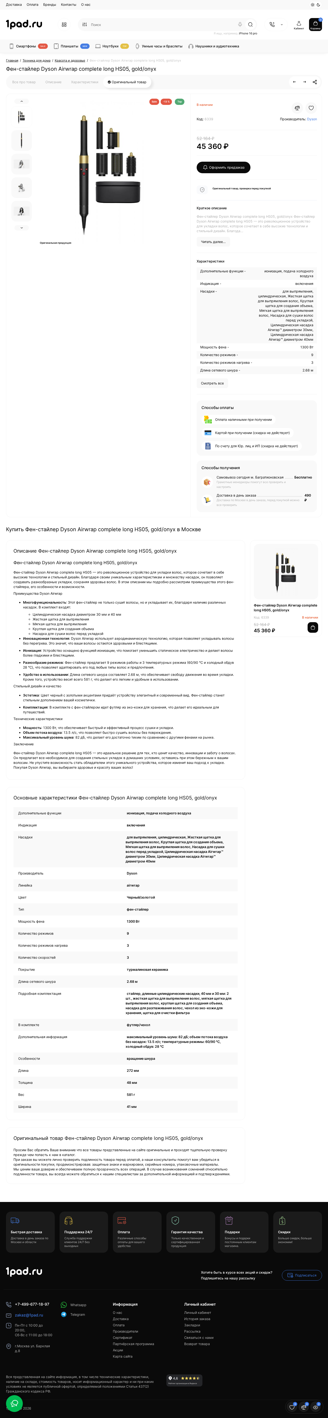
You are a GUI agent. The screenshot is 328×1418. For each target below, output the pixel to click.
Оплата (32, 4)
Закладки (192, 1325)
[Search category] (84, 24)
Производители (125, 1331)
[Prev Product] (295, 82)
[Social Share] (315, 82)
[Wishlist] (311, 108)
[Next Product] (305, 82)
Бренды (49, 4)
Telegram (77, 1314)
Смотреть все (212, 383)
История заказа (197, 1319)
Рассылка (192, 1331)
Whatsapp (78, 1305)
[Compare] (297, 108)
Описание (53, 82)
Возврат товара (197, 1344)
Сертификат (122, 1337)
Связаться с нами (198, 1337)
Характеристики (84, 82)
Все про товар (24, 82)
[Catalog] (64, 24)
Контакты (68, 4)
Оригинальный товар (128, 82)
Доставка (14, 4)
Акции (118, 1350)
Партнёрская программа (133, 1344)
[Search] (240, 24)
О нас (86, 4)
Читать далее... (213, 242)
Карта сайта (123, 1356)
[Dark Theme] (318, 4)
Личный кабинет (197, 1312)
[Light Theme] (312, 4)
